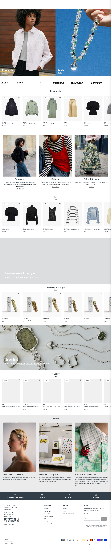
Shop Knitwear (55, 186)
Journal (55, 418)
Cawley (87, 184)
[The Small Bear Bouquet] (11, 304)
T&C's (106, 543)
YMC (90, 184)
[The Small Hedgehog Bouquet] (32, 304)
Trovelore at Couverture (85, 474)
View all (55, 93)
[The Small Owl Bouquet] (73, 304)
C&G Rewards (47, 518)
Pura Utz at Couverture (13, 474)
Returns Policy (47, 511)
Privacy (102, 543)
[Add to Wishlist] (19, 97)
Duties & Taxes (96, 543)
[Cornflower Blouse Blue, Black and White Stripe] (93, 214)
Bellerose (26, 184)
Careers (64, 511)
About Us (65, 508)
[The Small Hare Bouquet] (93, 304)
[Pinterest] (10, 524)
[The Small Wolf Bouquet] (52, 304)
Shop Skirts (91, 186)
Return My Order (89, 543)
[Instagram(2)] (13, 524)
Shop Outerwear (19, 188)
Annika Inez (29, 363)
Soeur (63, 184)
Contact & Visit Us (48, 516)
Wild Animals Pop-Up (48, 474)
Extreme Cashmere (52, 184)
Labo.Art (30, 184)
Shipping (46, 508)
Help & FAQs (47, 513)
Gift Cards (46, 521)
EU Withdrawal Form (80, 543)
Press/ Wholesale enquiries (69, 513)
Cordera (59, 184)
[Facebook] (5, 524)
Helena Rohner (38, 363)
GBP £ (6, 540)
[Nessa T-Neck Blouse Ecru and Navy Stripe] (73, 214)
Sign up (103, 519)
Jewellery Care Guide (49, 523)
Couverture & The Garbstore (12, 543)
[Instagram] (7, 524)
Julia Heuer (104, 182)
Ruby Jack (22, 363)
